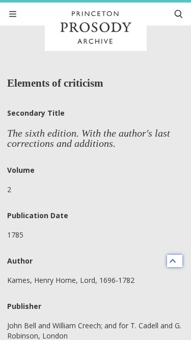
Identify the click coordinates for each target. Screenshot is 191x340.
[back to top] (174, 261)
